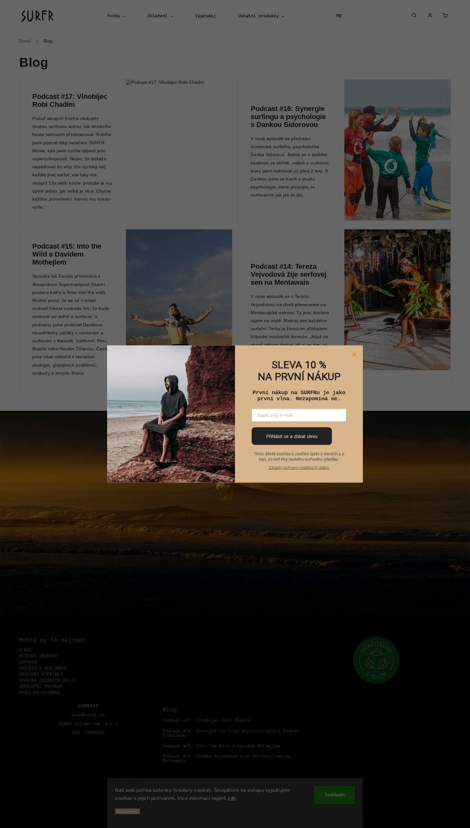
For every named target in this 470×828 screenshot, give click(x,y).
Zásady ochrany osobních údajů (299, 467)
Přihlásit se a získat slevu (291, 436)
